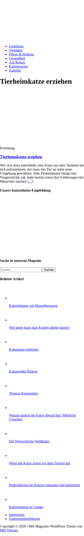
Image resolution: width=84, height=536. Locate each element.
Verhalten (15, 50)
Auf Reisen (17, 62)
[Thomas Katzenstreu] (18, 386)
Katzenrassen (18, 66)
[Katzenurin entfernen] (18, 342)
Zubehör (15, 70)
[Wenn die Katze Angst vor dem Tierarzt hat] (18, 455)
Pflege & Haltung (21, 54)
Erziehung (16, 46)
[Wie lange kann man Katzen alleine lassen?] (18, 320)
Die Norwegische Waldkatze (29, 441)
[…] (30, 181)
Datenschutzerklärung (24, 519)
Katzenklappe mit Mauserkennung (33, 306)
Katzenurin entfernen (24, 349)
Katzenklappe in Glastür (26, 507)
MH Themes (9, 530)
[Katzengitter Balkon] (18, 364)
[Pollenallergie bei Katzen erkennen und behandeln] (18, 477)
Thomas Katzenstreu (23, 393)
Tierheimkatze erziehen (21, 156)
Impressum (16, 515)
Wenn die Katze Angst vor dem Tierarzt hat (39, 463)
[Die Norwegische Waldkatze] (18, 434)
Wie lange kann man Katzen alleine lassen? (39, 327)
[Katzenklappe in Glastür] (18, 499)
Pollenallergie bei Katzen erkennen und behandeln (44, 485)
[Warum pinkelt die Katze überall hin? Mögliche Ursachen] (18, 408)
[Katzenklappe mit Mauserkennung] (18, 298)
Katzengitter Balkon (23, 371)
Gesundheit (17, 58)
